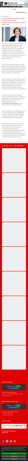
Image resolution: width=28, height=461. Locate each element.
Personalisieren (14, 456)
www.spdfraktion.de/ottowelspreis (10, 103)
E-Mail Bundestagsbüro (7, 395)
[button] (14, 160)
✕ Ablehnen (14, 458)
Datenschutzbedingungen (14, 388)
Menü (14, 9)
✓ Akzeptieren (14, 453)
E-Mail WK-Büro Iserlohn (7, 415)
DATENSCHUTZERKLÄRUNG (9, 431)
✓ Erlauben (18, 386)
